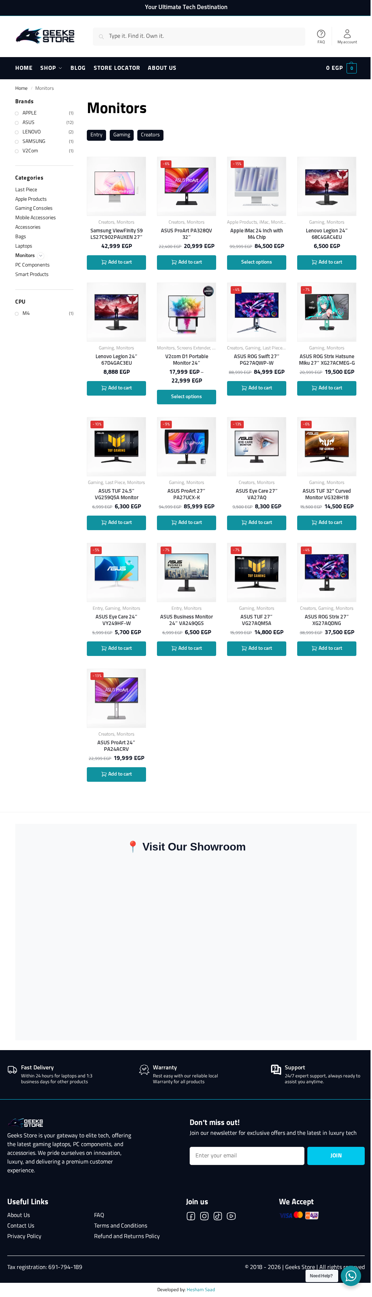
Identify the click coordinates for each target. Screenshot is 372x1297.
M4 (26, 313)
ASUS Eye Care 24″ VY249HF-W (117, 620)
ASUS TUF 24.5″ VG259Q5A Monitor (116, 494)
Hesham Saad (201, 1290)
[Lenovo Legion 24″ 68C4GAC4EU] (326, 186)
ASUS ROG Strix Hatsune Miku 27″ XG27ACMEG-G (327, 360)
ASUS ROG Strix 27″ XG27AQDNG (327, 620)
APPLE (30, 113)
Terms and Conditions (120, 1226)
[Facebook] (191, 1217)
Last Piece (272, 348)
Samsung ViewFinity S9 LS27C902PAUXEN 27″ (116, 234)
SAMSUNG (34, 141)
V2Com (30, 151)
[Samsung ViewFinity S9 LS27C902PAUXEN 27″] (116, 186)
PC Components (32, 265)
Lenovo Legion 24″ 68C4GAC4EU (327, 234)
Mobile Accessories (35, 218)
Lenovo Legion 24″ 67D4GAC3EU (117, 360)
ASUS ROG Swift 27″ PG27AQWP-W (257, 360)
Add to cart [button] (119, 262)
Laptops (23, 246)
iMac (264, 222)
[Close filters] (75, 102)
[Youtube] (231, 1217)
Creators (150, 135)
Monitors (125, 222)
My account (347, 42)
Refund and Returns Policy (127, 1237)
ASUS (29, 122)
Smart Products (32, 274)
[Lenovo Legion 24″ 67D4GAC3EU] (116, 312)
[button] (341, 68)
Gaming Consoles (34, 208)
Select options (256, 262)
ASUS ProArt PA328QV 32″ (186, 234)
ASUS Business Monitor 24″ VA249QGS (186, 620)
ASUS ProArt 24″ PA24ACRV (116, 746)
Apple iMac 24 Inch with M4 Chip (256, 234)
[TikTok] (218, 1217)
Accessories (28, 227)
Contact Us (20, 1226)
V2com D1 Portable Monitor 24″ (186, 360)
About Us (18, 1215)
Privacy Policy (24, 1237)
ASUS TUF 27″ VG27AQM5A (256, 620)
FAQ (321, 42)
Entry (96, 135)
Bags (20, 237)
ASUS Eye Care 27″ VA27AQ (257, 494)
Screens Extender (193, 348)
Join (336, 1156)
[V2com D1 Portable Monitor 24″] (186, 312)
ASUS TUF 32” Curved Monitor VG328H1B (327, 494)
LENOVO (32, 132)
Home (21, 88)
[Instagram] (204, 1217)
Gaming (121, 135)
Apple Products (242, 222)
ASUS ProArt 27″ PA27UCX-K (186, 494)
